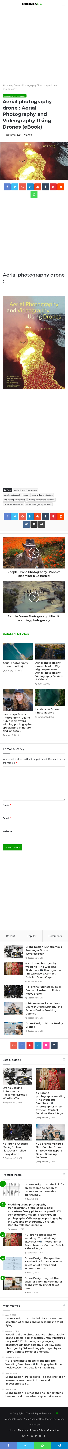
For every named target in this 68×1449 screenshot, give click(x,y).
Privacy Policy (37, 1430)
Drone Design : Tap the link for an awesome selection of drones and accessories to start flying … (44, 1189)
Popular (31, 936)
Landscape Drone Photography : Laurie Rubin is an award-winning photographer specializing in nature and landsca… (17, 723)
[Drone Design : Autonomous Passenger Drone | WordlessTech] (13, 951)
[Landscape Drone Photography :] (50, 697)
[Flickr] (46, 1045)
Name (7, 805)
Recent (10, 936)
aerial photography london (16, 495)
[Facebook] (21, 1045)
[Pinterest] (30, 1045)
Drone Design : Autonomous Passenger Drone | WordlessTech (43, 950)
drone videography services (38, 504)
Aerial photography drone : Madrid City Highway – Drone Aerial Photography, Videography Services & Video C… (49, 671)
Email (7, 818)
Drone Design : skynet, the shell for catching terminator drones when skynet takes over (43, 1283)
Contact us (53, 1430)
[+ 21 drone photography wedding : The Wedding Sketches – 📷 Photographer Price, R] (13, 968)
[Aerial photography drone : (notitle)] (18, 651)
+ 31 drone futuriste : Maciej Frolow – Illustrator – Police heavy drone (43, 990)
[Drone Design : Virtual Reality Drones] (13, 1028)
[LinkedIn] (38, 1045)
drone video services (13, 504)
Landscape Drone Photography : (47, 711)
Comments (55, 936)
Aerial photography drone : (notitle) (15, 664)
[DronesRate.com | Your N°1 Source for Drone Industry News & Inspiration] (34, 4)
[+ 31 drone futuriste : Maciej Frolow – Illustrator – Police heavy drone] (13, 991)
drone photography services (41, 499)
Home (8, 85)
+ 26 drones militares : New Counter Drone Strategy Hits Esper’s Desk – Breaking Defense (43, 1008)
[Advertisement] (34, 46)
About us (23, 1430)
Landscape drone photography (14, 96)
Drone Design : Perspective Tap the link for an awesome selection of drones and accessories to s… (43, 1263)
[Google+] (13, 1045)
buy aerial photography (14, 499)
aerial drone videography (25, 490)
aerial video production (42, 495)
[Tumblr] (54, 1045)
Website (7, 831)
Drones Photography (25, 85)
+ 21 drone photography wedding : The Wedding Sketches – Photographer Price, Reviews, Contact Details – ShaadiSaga (43, 970)
